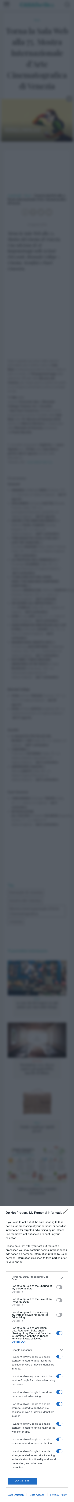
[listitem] (37, 1278)
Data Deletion (15, 1494)
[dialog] (37, 1354)
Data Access (37, 1494)
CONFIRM (22, 1481)
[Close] (66, 1213)
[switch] (59, 1287)
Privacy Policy (58, 1494)
